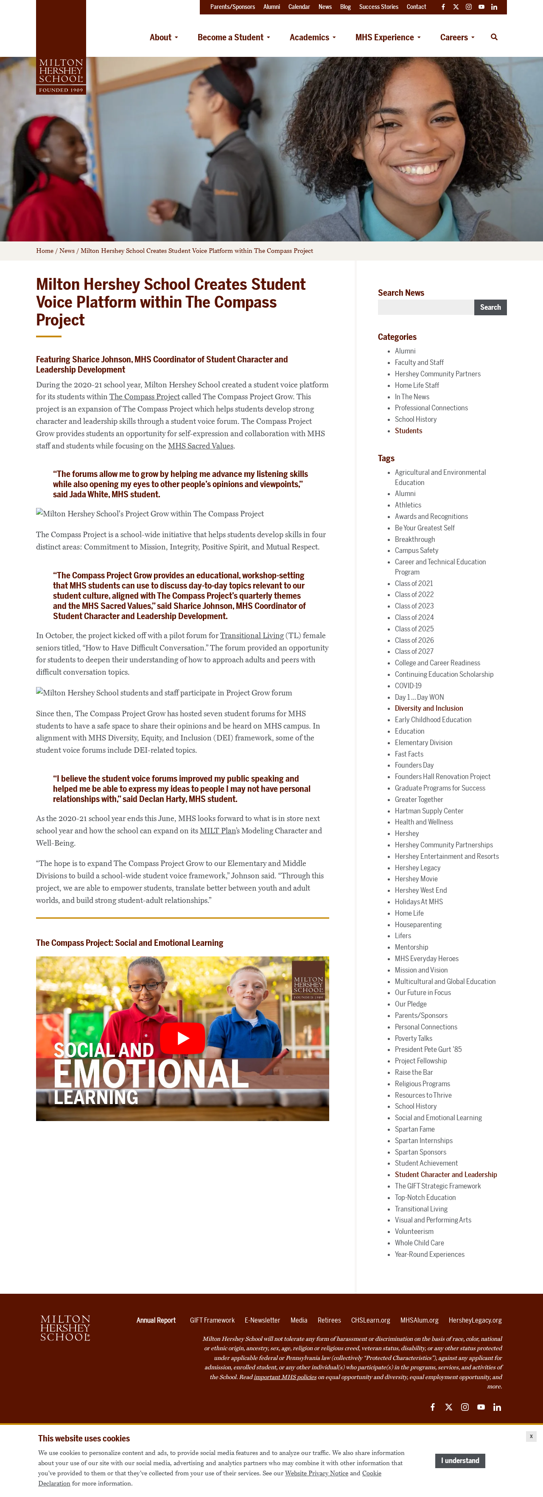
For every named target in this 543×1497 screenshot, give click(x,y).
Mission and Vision (421, 970)
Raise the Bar (414, 1072)
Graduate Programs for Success (440, 788)
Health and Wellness (424, 822)
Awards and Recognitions (431, 516)
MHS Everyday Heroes (427, 958)
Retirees (329, 1320)
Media (299, 1320)
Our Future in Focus (423, 992)
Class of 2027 (414, 651)
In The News (412, 396)
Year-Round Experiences (430, 1254)
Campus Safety (417, 550)
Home (44, 251)
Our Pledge (411, 1004)
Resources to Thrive (423, 1095)
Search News (401, 293)
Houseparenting (418, 924)
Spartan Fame (415, 1129)
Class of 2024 (414, 617)
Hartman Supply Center (429, 811)
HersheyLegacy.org (475, 1320)
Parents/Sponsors (421, 1015)
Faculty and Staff (419, 362)
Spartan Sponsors (420, 1152)
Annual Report (156, 1320)
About (160, 37)
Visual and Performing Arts (433, 1220)
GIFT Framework (212, 1320)
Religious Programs (422, 1083)
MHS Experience (384, 37)
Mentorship (411, 947)
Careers (454, 37)
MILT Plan (218, 830)
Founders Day (414, 765)
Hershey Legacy (418, 867)
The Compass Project (144, 396)
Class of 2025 (414, 629)
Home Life (409, 913)
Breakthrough (415, 539)
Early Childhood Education (433, 719)
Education (410, 731)
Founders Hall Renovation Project (443, 776)
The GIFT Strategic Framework (438, 1186)
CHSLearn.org (370, 1320)
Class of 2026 (414, 640)
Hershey (407, 833)
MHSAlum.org (419, 1320)
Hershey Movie (416, 879)
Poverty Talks (413, 1038)
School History (416, 419)
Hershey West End (421, 890)
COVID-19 (408, 685)
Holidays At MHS (419, 901)
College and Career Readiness (437, 663)
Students (409, 430)
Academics (309, 37)
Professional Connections (431, 408)
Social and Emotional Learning (438, 1117)
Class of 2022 (414, 594)
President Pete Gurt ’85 (428, 1049)
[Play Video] (182, 1038)
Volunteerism (414, 1231)
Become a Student (230, 37)
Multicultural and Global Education (445, 981)
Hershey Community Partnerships (444, 845)
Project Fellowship (421, 1061)
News (67, 251)
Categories (397, 337)
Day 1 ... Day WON (419, 697)
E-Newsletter (262, 1320)
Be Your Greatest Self (425, 528)
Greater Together (419, 799)
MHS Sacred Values (200, 446)
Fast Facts (409, 754)
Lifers (403, 935)
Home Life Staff (417, 385)
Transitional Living (252, 635)
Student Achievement (426, 1163)
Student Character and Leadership (446, 1174)
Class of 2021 (414, 583)
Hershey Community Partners (438, 374)
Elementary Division (424, 742)
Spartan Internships (424, 1140)
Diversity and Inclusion (429, 708)
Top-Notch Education (425, 1197)
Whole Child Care (419, 1243)
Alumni (405, 351)
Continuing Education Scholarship (444, 674)
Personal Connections (426, 1027)
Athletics (408, 505)
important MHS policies (285, 1377)
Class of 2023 (414, 606)
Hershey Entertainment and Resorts (447, 856)
